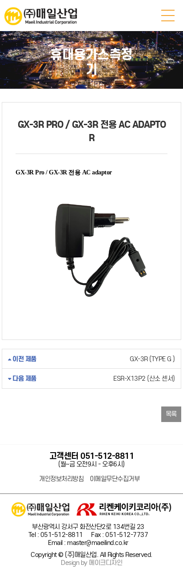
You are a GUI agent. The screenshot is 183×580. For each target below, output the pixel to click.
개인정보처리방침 (61, 479)
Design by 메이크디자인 (91, 563)
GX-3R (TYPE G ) (93, 359)
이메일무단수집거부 (115, 479)
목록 (171, 414)
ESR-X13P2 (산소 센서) (93, 379)
